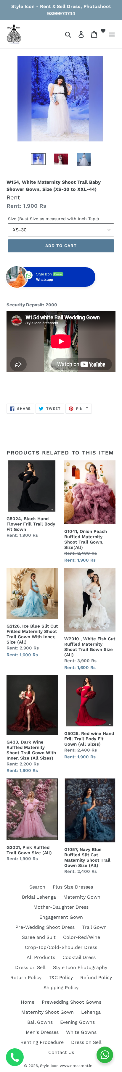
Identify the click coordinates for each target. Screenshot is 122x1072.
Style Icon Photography (80, 967)
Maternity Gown (81, 897)
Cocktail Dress (79, 957)
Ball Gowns (40, 1022)
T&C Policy (61, 977)
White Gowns (81, 1032)
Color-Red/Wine (81, 937)
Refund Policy (96, 977)
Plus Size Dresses (73, 887)
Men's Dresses (42, 1032)
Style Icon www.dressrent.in (66, 1065)
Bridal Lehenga (39, 897)
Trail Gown (94, 927)
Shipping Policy (61, 987)
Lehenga (91, 1012)
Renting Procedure (42, 1042)
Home (27, 1002)
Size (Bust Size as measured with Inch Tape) (53, 218)
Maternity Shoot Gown (47, 1012)
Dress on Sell (30, 967)
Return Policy (25, 977)
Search (37, 887)
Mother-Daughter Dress (61, 907)
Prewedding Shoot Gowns (71, 1002)
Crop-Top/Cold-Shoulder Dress (61, 947)
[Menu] (111, 34)
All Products (41, 957)
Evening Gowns (77, 1022)
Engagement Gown (61, 917)
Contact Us (61, 1052)
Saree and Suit (39, 937)
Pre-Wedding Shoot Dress (45, 927)
